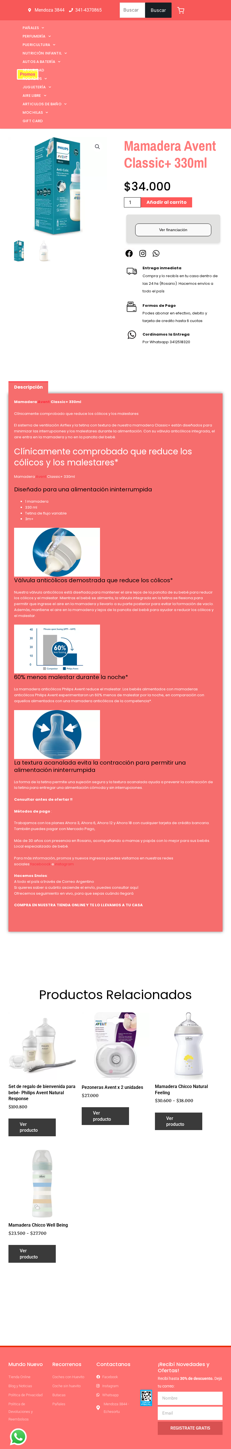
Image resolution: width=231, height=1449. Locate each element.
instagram (64, 864)
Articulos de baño (42, 104)
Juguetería (34, 87)
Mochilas (33, 112)
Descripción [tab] (28, 387)
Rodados (32, 78)
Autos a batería (39, 61)
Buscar (158, 10)
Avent (44, 401)
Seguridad (33, 70)
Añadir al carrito (166, 202)
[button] (97, 147)
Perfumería (34, 36)
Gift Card (33, 121)
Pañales (31, 27)
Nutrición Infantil (42, 53)
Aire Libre (32, 95)
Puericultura (36, 44)
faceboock (40, 864)
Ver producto (29, 1127)
